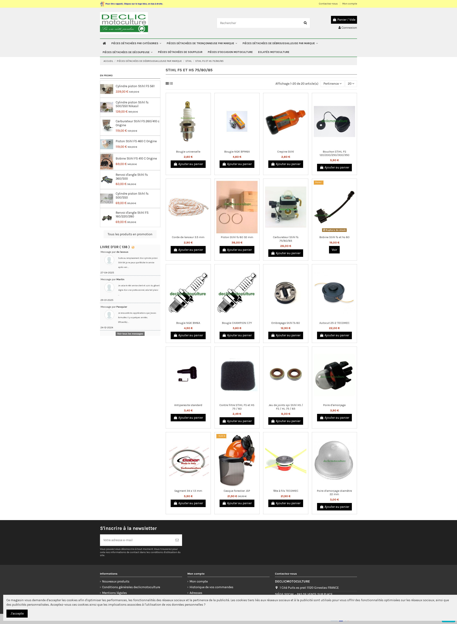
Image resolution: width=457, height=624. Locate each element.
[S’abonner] (177, 540)
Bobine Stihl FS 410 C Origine (136, 158)
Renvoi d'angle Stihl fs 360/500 (132, 177)
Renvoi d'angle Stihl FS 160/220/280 (132, 215)
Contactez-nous (328, 3)
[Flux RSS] (133, 247)
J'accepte (17, 613)
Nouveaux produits (115, 581)
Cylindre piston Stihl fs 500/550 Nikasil (132, 104)
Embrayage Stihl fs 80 (285, 323)
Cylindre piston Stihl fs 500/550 (132, 195)
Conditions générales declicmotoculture (131, 587)
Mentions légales (114, 593)
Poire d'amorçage (334, 405)
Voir (334, 250)
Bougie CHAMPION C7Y (237, 323)
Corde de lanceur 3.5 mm (188, 237)
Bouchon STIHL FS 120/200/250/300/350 (334, 153)
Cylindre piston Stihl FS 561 (135, 86)
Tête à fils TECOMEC (285, 490)
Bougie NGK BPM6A (237, 151)
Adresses (196, 593)
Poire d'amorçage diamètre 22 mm (334, 492)
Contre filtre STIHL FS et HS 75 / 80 (236, 406)
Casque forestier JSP (237, 490)
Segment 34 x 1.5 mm (188, 490)
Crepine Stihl (285, 151)
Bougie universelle (188, 151)
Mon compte (349, 3)
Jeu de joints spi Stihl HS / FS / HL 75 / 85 (285, 406)
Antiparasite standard (188, 405)
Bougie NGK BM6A (188, 323)
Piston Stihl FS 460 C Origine (136, 141)
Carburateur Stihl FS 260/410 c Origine (137, 123)
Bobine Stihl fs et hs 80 (334, 237)
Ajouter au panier (190, 164)
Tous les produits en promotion (130, 234)
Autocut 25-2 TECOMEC (334, 323)
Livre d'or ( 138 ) (115, 247)
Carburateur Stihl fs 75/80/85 (285, 238)
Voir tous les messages (130, 333)
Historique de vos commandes (211, 587)
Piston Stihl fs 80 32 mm (237, 237)
